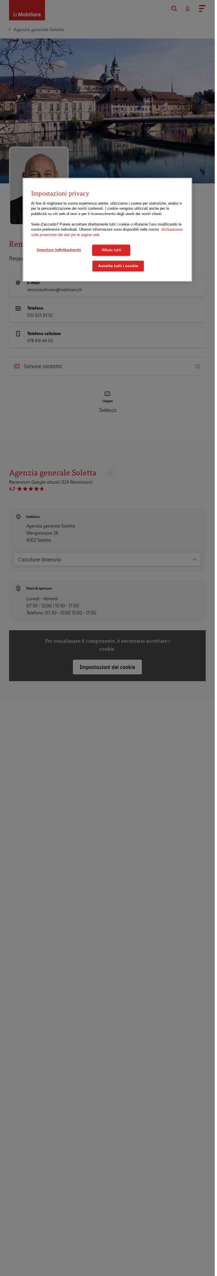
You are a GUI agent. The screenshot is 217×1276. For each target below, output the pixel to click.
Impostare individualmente (59, 250)
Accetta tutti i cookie (118, 266)
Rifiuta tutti (111, 250)
